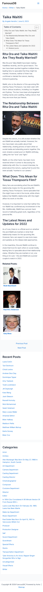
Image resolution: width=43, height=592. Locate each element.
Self (4, 533)
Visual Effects (8, 566)
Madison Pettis (8, 423)
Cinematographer (9, 481)
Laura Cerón (7, 362)
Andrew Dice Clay (9, 373)
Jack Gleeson (8, 396)
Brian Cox (6, 435)
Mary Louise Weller (10, 412)
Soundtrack (7, 541)
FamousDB (9, 3)
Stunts (5, 548)
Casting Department (10, 473)
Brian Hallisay (8, 420)
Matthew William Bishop (12, 427)
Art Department (8, 466)
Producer (6, 526)
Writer (5, 569)
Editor (5, 496)
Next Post (22, 348)
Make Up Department (11, 512)
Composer (7, 485)
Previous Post (22, 343)
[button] (35, 27)
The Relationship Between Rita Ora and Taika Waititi (20, 37)
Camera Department (10, 470)
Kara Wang (7, 393)
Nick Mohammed (9, 404)
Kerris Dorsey (8, 431)
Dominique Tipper (9, 377)
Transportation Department (13, 552)
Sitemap (21, 587)
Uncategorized (8, 562)
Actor (5, 452)
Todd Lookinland (9, 385)
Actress (5, 456)
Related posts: (14, 48)
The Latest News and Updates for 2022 (20, 46)
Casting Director (9, 477)
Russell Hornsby (9, 400)
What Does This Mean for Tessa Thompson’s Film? (17, 42)
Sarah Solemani (9, 408)
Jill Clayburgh (8, 389)
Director (6, 492)
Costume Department (11, 488)
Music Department (10, 516)
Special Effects (8, 544)
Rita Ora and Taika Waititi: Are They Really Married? (21, 32)
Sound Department (10, 537)
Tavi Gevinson (8, 366)
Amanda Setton (9, 416)
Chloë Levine (8, 369)
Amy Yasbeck (8, 381)
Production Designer (10, 529)
